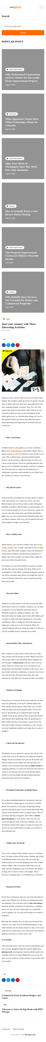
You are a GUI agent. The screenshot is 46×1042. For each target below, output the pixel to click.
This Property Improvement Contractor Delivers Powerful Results (21, 255)
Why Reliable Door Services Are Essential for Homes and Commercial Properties (21, 300)
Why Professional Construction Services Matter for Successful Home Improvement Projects (22, 77)
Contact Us (6, 1029)
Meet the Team (18, 1029)
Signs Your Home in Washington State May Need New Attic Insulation (21, 166)
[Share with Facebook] (4, 345)
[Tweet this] (8, 345)
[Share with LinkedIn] (13, 345)
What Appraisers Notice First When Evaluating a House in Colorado (21, 122)
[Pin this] (18, 345)
